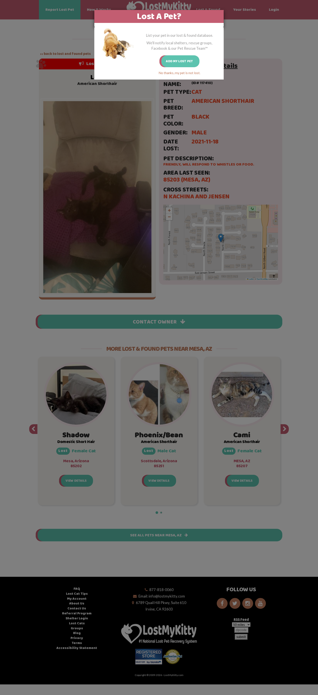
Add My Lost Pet (179, 61)
